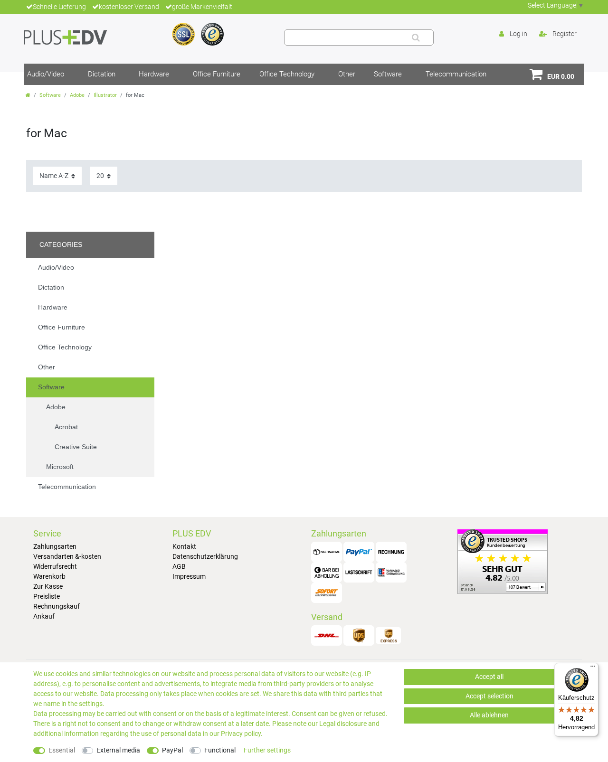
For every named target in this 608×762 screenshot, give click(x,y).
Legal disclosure (343, 723)
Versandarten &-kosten (67, 556)
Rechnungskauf (56, 606)
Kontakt (184, 546)
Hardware (154, 74)
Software (388, 74)
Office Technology (286, 74)
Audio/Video (45, 74)
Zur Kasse (48, 586)
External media (118, 750)
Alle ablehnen (489, 715)
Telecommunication (456, 74)
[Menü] (592, 668)
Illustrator (105, 95)
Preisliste (46, 596)
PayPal (172, 750)
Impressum (189, 576)
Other (346, 74)
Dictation (101, 74)
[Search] (416, 37)
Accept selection (489, 696)
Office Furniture (216, 74)
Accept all (489, 676)
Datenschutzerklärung (205, 556)
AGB (179, 566)
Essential (61, 750)
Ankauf (44, 616)
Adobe (77, 95)
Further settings (267, 750)
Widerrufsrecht (55, 566)
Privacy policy (241, 733)
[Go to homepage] (28, 95)
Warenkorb (49, 576)
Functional (220, 750)
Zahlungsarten (54, 546)
